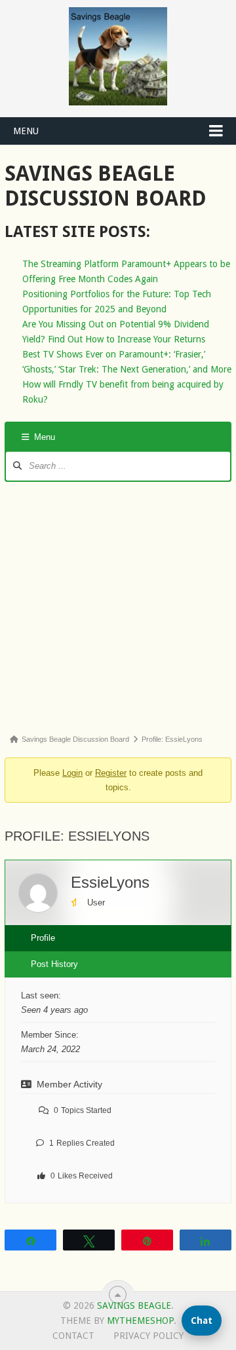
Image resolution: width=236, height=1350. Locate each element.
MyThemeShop (140, 1320)
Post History (54, 964)
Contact (73, 1335)
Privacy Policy (148, 1335)
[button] (202, 1320)
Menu (26, 131)
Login (72, 773)
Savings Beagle (134, 1305)
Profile (43, 938)
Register (111, 773)
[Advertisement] (118, 606)
